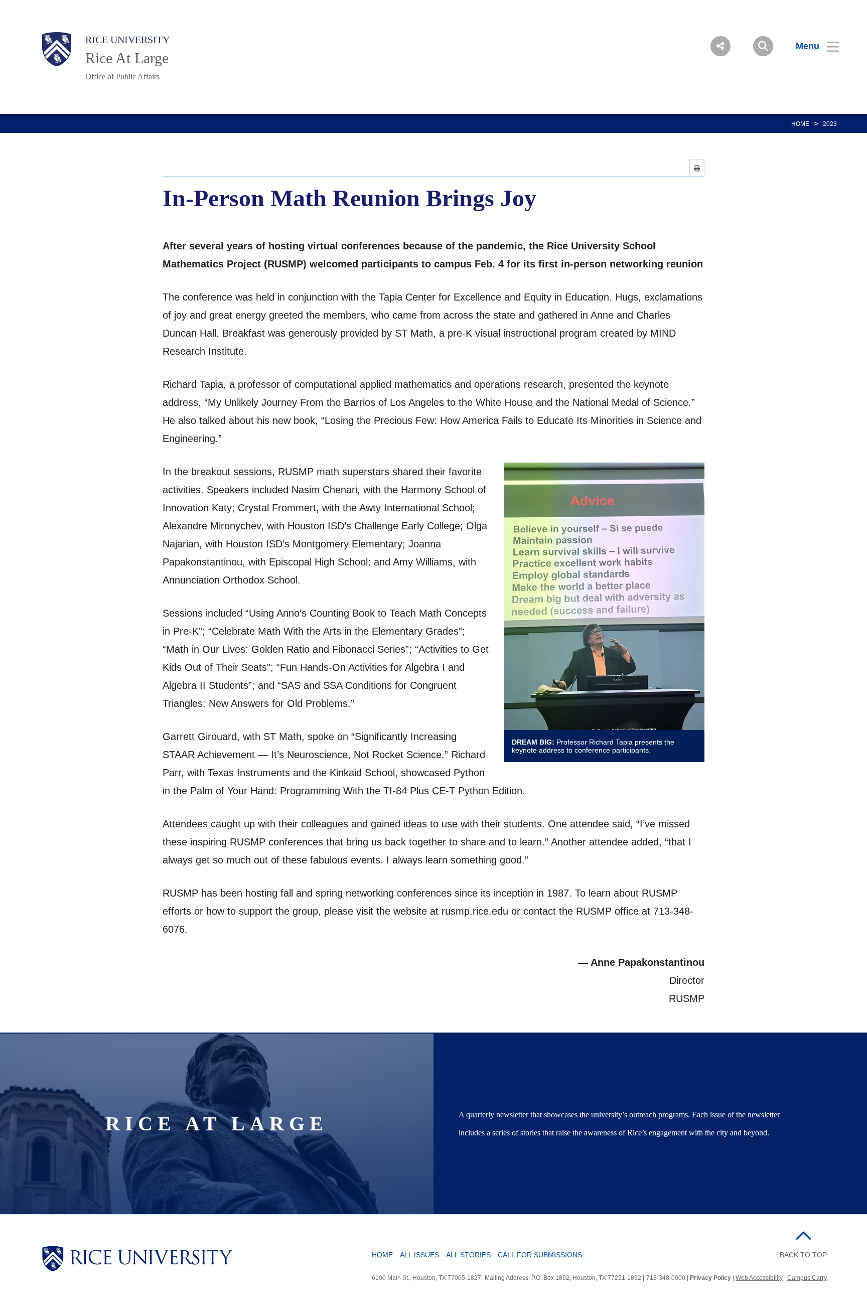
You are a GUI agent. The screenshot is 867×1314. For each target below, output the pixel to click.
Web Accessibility (759, 1277)
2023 (830, 123)
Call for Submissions (540, 1255)
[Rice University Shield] (56, 49)
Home (800, 123)
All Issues (419, 1255)
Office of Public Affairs (122, 76)
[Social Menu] (720, 46)
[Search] (763, 46)
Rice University (127, 39)
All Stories (468, 1255)
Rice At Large (127, 58)
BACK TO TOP (803, 1255)
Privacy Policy (710, 1277)
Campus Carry (807, 1277)
